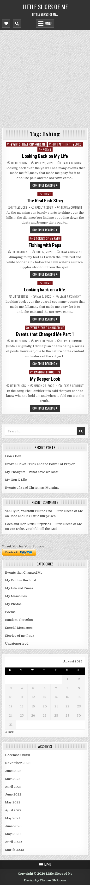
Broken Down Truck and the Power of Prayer (40, 464)
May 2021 (12, 818)
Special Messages (19, 627)
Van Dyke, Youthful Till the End (33, 529)
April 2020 (13, 842)
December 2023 (17, 755)
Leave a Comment (72, 162)
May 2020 (13, 834)
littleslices (19, 162)
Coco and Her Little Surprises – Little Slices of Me (43, 524)
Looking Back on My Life (45, 156)
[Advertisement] (45, 77)
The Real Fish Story (45, 201)
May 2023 (12, 779)
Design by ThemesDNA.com (45, 880)
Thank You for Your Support (24, 546)
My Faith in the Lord (67, 144)
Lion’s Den (13, 456)
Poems (47, 149)
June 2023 (13, 771)
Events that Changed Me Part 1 (45, 334)
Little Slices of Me (45, 6)
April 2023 (13, 787)
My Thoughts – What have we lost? (32, 472)
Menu (48, 23)
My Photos (13, 604)
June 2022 (13, 794)
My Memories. (16, 596)
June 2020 (13, 826)
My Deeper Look (45, 379)
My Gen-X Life (16, 479)
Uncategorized (16, 643)
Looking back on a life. (45, 290)
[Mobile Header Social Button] (6, 23)
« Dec (9, 732)
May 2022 (12, 802)
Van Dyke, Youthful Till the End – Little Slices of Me (44, 511)
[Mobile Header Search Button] (17, 23)
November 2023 (17, 763)
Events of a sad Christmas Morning (32, 487)
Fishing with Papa (45, 245)
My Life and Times (19, 588)
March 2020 (14, 850)
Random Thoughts (47, 372)
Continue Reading (43, 185)
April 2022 (13, 810)
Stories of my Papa (47, 238)
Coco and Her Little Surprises (33, 516)
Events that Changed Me (28, 144)
